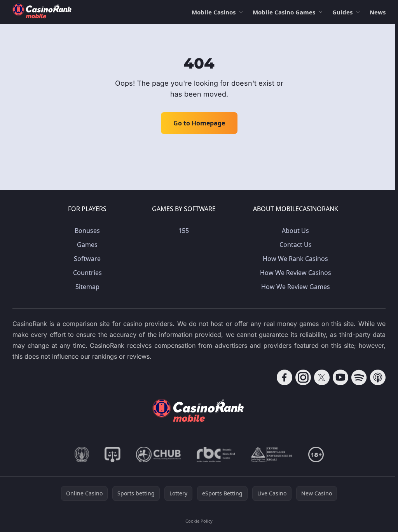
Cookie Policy (199, 521)
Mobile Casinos (214, 12)
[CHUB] (158, 454)
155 (183, 230)
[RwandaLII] (112, 454)
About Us (295, 230)
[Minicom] (82, 454)
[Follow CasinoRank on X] (322, 377)
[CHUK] (272, 454)
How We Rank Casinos (295, 258)
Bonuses (87, 230)
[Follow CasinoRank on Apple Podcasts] (378, 377)
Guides (342, 12)
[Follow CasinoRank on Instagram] (303, 377)
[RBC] (216, 454)
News (378, 12)
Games (87, 244)
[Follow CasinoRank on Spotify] (359, 377)
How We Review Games (295, 286)
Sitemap (87, 286)
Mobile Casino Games (284, 12)
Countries (87, 272)
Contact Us (295, 244)
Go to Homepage (199, 123)
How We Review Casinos (295, 272)
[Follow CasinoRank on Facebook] (284, 377)
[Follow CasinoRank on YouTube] (340, 377)
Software (87, 258)
